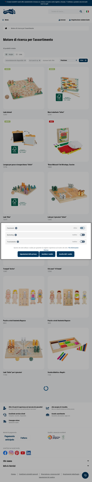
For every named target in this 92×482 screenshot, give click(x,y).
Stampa (46, 250)
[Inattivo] (82, 235)
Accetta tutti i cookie (65, 254)
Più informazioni (73, 248)
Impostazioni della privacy (28, 254)
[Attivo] (82, 228)
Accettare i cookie (47, 254)
